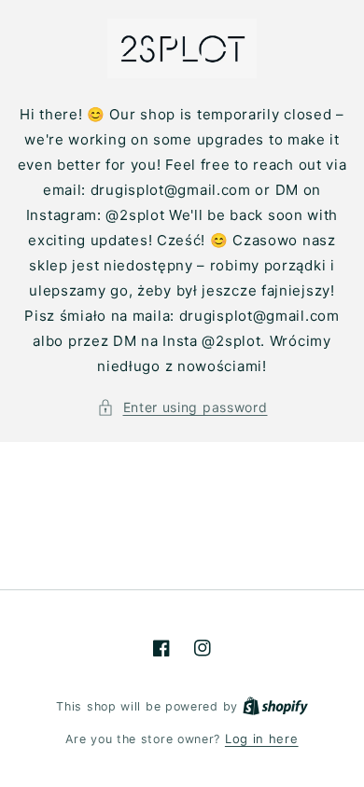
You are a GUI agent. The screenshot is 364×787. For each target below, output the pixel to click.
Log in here (262, 738)
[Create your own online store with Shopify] (275, 705)
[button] (182, 407)
